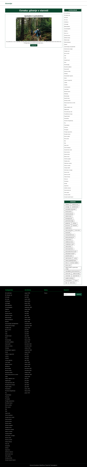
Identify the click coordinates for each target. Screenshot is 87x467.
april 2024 (27, 335)
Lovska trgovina (67, 87)
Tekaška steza (67, 161)
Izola (65, 57)
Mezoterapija (8, 368)
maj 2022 (27, 382)
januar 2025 (27, 321)
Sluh (65, 143)
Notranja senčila (67, 100)
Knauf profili (66, 69)
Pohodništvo (66, 118)
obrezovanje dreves (69, 248)
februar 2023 (27, 364)
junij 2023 (27, 356)
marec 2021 (27, 388)
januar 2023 (27, 366)
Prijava (45, 293)
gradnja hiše (67, 223)
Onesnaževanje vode (68, 111)
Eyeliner (65, 44)
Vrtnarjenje (66, 181)
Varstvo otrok (66, 172)
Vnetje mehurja (67, 176)
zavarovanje (67, 275)
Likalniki (65, 84)
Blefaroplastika (67, 26)
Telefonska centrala (68, 163)
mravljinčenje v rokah (69, 244)
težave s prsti (68, 265)
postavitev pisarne (68, 255)
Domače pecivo (67, 35)
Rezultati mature (67, 134)
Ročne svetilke (67, 136)
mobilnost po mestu (69, 241)
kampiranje (75, 225)
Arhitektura (7, 301)
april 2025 (27, 315)
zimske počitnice (68, 280)
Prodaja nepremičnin (68, 131)
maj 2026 (27, 297)
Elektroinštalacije (67, 42)
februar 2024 (27, 339)
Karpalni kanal (67, 60)
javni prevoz (67, 225)
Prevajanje (66, 129)
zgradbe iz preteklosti (69, 278)
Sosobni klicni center (68, 149)
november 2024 (28, 323)
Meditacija (66, 93)
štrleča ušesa (72, 282)
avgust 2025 (27, 309)
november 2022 (28, 370)
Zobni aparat (66, 192)
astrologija (67, 206)
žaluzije (65, 183)
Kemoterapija (66, 64)
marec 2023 (27, 362)
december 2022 (28, 368)
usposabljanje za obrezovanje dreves (72, 271)
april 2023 (27, 360)
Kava (65, 62)
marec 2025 (27, 317)
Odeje (6, 376)
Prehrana (66, 127)
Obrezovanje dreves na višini (69, 102)
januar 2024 (27, 341)
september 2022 (28, 374)
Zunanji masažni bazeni (68, 196)
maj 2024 (27, 333)
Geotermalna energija (68, 48)
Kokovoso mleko (67, 71)
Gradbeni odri (66, 51)
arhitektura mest (75, 204)
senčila (75, 258)
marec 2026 (27, 299)
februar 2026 (27, 301)
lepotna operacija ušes (69, 237)
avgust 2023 (27, 352)
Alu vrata (66, 19)
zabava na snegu (76, 273)
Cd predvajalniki (67, 28)
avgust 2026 (27, 293)
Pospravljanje (66, 125)
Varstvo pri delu (67, 174)
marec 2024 (27, 337)
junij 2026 (27, 295)
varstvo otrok (67, 273)
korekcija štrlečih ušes (69, 234)
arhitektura (67, 204)
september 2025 (28, 307)
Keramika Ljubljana (67, 66)
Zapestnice (66, 185)
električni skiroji (68, 216)
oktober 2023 (27, 348)
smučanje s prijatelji (74, 262)
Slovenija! (8, 3)
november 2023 (28, 345)
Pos (65, 122)
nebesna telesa (68, 246)
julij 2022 (27, 378)
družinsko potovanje (69, 213)
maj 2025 (27, 313)
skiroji (66, 262)
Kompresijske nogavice (68, 75)
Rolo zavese (66, 138)
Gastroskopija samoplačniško (69, 46)
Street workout (67, 152)
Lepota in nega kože (68, 80)
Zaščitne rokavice (67, 187)
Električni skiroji (67, 37)
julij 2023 (27, 354)
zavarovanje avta (76, 275)
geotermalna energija (69, 220)
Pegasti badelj (67, 116)
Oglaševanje (66, 109)
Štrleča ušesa (66, 156)
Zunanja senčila (67, 194)
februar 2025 (27, 319)
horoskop (74, 223)
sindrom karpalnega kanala (70, 260)
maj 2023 (27, 358)
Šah (65, 140)
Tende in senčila (67, 165)
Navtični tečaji (66, 98)
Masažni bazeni (67, 91)
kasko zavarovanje (69, 230)
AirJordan (66, 17)
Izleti (65, 55)
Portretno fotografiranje (68, 120)
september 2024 (28, 325)
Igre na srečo (66, 53)
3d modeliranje (67, 13)
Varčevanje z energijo (10, 435)
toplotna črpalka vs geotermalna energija (71, 268)
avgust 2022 (27, 376)
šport (66, 282)
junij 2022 (27, 380)
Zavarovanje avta (67, 190)
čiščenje (76, 280)
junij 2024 (27, 331)
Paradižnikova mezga (68, 113)
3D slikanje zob (67, 15)
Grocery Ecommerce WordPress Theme (39, 465)
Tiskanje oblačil (67, 167)
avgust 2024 (27, 327)
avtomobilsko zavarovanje (70, 209)
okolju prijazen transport (70, 253)
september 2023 (28, 350)
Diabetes (7, 309)
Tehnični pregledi (67, 158)
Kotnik (65, 78)
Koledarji (66, 73)
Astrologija (66, 24)
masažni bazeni (68, 239)
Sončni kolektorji (67, 147)
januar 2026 (27, 303)
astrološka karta (75, 206)
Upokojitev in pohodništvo (33, 16)
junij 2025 (27, 311)
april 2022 (27, 384)
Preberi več (34, 45)
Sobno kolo (66, 145)
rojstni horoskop (68, 258)
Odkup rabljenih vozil (68, 107)
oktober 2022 (27, 372)
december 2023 (28, 343)
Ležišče (65, 82)
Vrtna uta (7, 443)
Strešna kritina (67, 154)
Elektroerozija (66, 39)
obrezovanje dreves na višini (70, 251)
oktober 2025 (27, 305)
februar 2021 (27, 390)
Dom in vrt (66, 33)
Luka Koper (66, 89)
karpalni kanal (68, 227)
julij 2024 (27, 329)
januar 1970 (27, 392)
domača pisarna (68, 211)
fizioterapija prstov (68, 218)
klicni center (77, 230)
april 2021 (27, 386)
